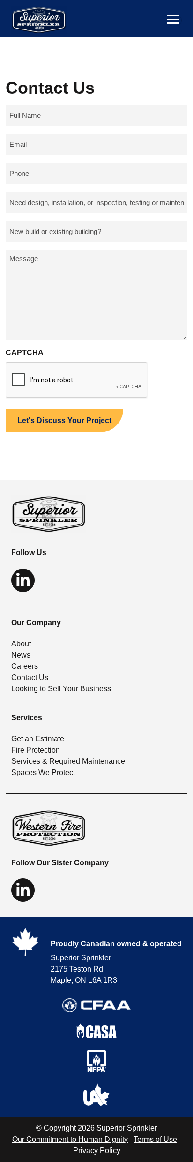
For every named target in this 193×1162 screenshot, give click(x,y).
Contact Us (29, 677)
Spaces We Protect (43, 772)
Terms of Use (155, 1139)
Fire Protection (35, 750)
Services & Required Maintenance (68, 761)
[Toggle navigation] (174, 20)
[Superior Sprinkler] (48, 514)
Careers (24, 666)
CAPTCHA (25, 353)
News (20, 655)
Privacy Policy (96, 1151)
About (21, 644)
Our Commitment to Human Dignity (70, 1139)
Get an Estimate (37, 739)
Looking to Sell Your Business (61, 689)
